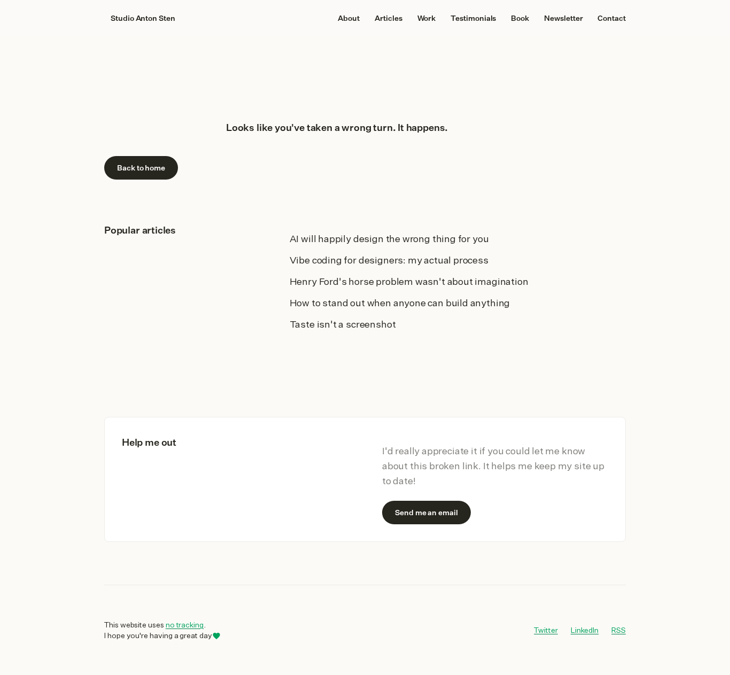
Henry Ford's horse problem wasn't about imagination (409, 281)
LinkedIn (585, 629)
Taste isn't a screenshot (343, 324)
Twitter (546, 629)
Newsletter (563, 18)
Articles (388, 18)
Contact (611, 18)
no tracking (185, 624)
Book (520, 18)
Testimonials (473, 18)
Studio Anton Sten (143, 18)
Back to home (141, 168)
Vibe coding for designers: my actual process (389, 259)
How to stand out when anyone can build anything (400, 302)
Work (426, 18)
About (349, 18)
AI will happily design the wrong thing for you (389, 238)
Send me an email (426, 512)
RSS (618, 630)
